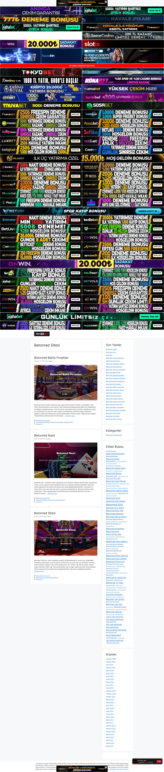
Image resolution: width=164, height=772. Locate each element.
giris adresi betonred (114, 619)
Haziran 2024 (110, 696)
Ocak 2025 (109, 676)
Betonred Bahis (111, 461)
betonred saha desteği (111, 566)
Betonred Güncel (114, 513)
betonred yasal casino (110, 597)
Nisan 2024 (110, 702)
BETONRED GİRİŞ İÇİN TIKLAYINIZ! (82, 66)
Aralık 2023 (110, 714)
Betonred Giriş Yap (114, 510)
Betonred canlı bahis (113, 478)
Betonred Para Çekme (42, 577)
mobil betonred (111, 638)
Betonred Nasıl (44, 435)
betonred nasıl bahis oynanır (112, 548)
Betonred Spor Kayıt (113, 361)
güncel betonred (111, 632)
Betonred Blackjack (118, 471)
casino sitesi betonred (114, 617)
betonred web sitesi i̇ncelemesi (112, 592)
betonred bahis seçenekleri (113, 465)
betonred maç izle (111, 539)
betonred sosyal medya (112, 570)
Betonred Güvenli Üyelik (114, 404)
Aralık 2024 (110, 679)
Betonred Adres (112, 456)
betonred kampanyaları (57, 422)
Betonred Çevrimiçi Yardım (115, 390)
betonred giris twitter (115, 501)
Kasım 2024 (110, 682)
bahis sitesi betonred (115, 453)
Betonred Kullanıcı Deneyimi (115, 401)
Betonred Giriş (111, 352)
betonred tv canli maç (116, 577)
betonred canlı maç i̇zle (112, 483)
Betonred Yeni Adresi (112, 602)
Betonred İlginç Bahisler (114, 367)
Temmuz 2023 (111, 728)
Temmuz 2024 (111, 694)
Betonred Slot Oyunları (112, 568)
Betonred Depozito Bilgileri (115, 375)
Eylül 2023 (109, 723)
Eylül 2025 (109, 665)
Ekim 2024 (109, 685)
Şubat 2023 (110, 743)
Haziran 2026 (110, 662)
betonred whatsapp (114, 594)
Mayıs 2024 (110, 699)
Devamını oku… (70, 416)
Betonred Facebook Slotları (115, 364)
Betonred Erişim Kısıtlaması (115, 381)
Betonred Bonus (114, 473)
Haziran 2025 (110, 667)
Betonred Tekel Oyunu (113, 393)
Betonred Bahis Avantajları (115, 407)
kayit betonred (113, 635)
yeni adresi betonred (114, 640)
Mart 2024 (109, 705)
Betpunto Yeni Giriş (110, 614)
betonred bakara (109, 471)
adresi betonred (111, 451)
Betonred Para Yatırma (117, 555)
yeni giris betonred (112, 643)
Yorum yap (39, 424)
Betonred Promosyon (115, 561)
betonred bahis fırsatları (43, 422)
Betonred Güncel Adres (116, 517)
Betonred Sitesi (68, 422)
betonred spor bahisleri (112, 572)
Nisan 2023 (110, 737)
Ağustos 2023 (111, 726)
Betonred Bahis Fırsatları (51, 357)
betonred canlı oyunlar (124, 483)
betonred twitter (110, 585)
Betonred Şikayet (114, 612)
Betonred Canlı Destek (116, 481)
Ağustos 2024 (111, 691)
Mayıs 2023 (110, 734)
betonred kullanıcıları (120, 536)
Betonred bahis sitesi (115, 468)
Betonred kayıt (112, 531)
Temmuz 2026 (111, 659)
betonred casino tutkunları (111, 493)
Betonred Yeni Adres (115, 599)
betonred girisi (113, 498)
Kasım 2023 (110, 717)
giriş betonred (112, 627)
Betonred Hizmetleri (113, 416)
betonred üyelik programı (121, 609)
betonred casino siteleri (122, 488)
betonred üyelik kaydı (110, 609)
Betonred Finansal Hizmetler (115, 378)
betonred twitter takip (121, 587)
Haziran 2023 (110, 731)
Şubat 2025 (110, 673)
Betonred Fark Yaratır (113, 413)
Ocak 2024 (109, 711)
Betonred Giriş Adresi (115, 508)
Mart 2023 (109, 740)
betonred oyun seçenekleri (111, 553)
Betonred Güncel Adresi (114, 519)
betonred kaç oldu (113, 534)
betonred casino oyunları (112, 486)
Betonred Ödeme (109, 607)
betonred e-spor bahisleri (111, 495)
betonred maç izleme (116, 541)
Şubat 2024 (110, 708)
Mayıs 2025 (110, 670)
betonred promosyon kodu (114, 564)
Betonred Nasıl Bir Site (114, 551)
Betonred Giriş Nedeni (113, 384)
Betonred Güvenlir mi (113, 524)
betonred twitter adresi (111, 587)
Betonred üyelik (120, 607)
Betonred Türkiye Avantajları (115, 370)
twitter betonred (121, 638)
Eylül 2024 (109, 688)
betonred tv (109, 575)
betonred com (123, 493)
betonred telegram (123, 572)
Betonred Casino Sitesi (117, 490)
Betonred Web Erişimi (113, 372)
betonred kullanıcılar (110, 536)
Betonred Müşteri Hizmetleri (115, 546)
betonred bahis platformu (111, 463)
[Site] (41, 114)
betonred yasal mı (120, 597)
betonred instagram (115, 528)
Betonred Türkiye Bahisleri (115, 358)
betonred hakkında (41, 500)
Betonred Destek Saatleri (114, 399)
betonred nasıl (52, 500)
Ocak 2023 (109, 746)
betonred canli (111, 476)
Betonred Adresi (111, 349)
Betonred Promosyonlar (43, 420)
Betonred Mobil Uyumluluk (115, 387)
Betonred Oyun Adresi (113, 396)
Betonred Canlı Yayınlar (114, 419)
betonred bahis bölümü (121, 461)
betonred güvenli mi (122, 521)
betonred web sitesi (111, 590)
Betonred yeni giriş (114, 604)
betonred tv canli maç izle (114, 580)
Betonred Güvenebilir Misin (112, 521)
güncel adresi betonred (116, 630)
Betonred (109, 355)
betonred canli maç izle (123, 476)
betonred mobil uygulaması (114, 544)
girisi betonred (111, 622)
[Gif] (82, 158)
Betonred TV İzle (114, 582)
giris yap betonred (114, 624)
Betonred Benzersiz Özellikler (116, 410)
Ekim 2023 (109, 720)
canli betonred (119, 614)
